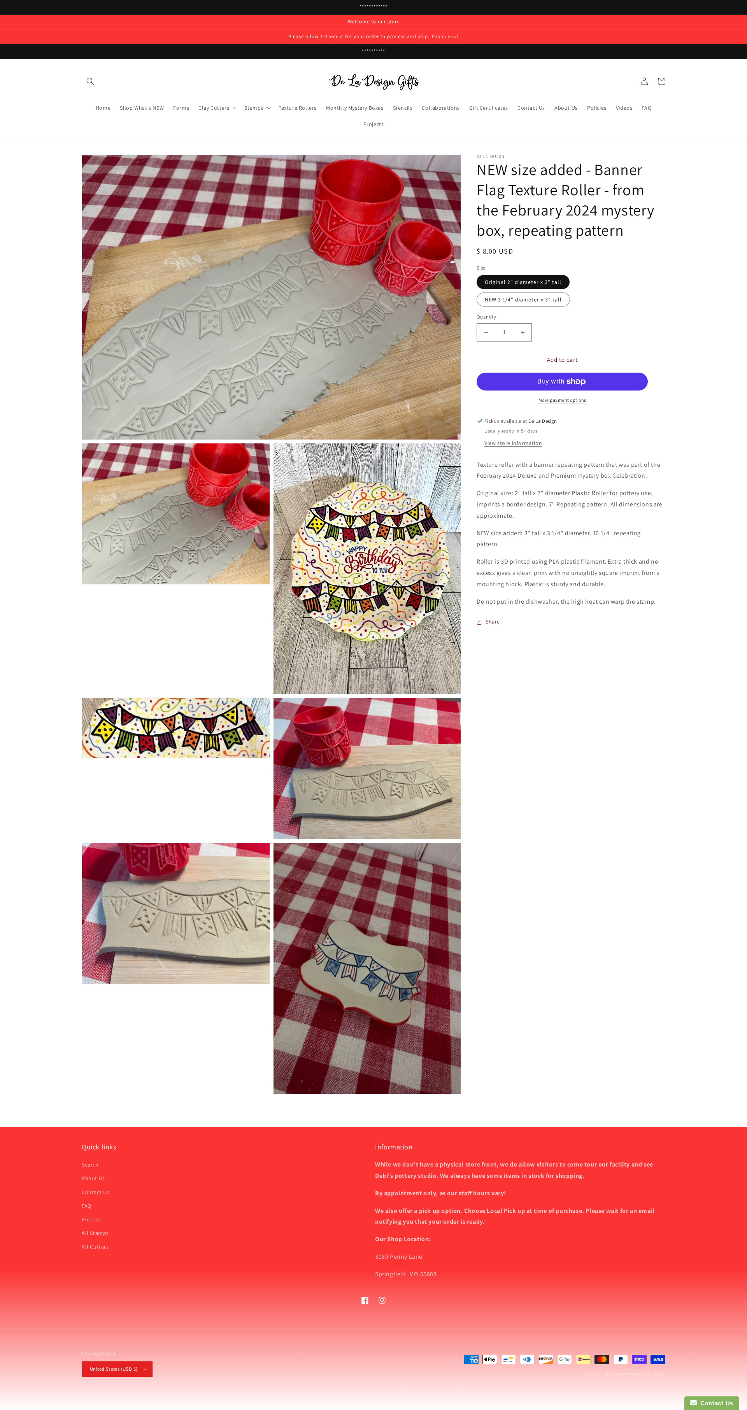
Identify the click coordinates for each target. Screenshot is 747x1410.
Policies (91, 1219)
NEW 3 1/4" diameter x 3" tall (523, 299)
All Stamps (95, 1233)
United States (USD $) (113, 1369)
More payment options (562, 400)
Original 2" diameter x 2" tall (523, 282)
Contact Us (95, 1192)
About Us (93, 1178)
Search (90, 1164)
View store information (513, 443)
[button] (90, 81)
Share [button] (493, 621)
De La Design (615, 1374)
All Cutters (95, 1246)
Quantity (486, 317)
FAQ (86, 1205)
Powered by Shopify (646, 1374)
